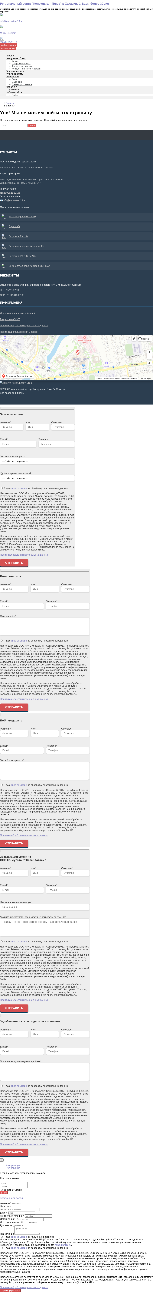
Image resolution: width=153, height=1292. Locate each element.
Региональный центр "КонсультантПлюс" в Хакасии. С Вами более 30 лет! (55, 3)
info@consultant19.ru (11, 21)
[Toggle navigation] (1, 51)
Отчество (5, 1209)
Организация (7, 1219)
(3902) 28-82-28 (8, 42)
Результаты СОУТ (10, 319)
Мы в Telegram (8, 33)
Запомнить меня (12, 1190)
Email (3, 1212)
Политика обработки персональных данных (24, 325)
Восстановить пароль (12, 1198)
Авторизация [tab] (13, 1165)
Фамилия (5, 1203)
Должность (6, 1225)
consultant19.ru (63, 1245)
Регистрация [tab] (13, 1168)
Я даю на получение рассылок (28, 1237)
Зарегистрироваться (10, 1290)
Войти (4, 1193)
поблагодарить (8, 45)
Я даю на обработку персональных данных (35, 488)
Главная (10, 103)
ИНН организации (10, 1222)
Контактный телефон (12, 1216)
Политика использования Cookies (19, 332)
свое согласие (19, 488)
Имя (3, 1206)
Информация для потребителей (17, 313)
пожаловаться (8, 48)
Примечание (7, 1234)
